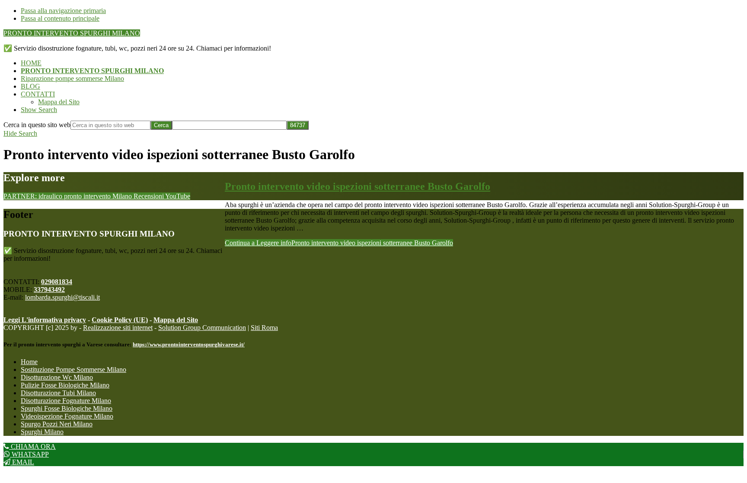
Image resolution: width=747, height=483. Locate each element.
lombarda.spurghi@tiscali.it (62, 297)
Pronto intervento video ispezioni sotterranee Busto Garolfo (357, 186)
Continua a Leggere (339, 242)
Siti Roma (264, 327)
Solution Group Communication (202, 327)
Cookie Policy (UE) (120, 319)
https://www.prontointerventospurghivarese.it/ (189, 344)
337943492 (49, 289)
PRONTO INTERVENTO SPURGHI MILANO (71, 33)
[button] (39, 109)
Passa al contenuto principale (60, 18)
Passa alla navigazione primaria (63, 10)
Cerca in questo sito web (36, 124)
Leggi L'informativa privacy (44, 319)
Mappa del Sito (175, 319)
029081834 (56, 281)
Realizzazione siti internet (118, 327)
